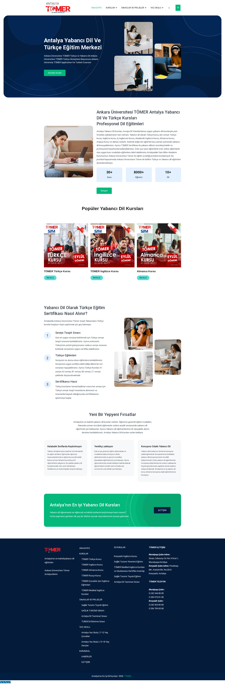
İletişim (104, 190)
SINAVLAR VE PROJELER (132, 7)
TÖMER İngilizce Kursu (92, 564)
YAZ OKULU (155, 7)
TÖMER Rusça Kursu (91, 575)
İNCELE (50, 278)
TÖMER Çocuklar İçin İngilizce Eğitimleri (95, 583)
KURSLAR (110, 7)
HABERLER (86, 656)
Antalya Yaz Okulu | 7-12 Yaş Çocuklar (94, 634)
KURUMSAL (84, 651)
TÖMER (127, 676)
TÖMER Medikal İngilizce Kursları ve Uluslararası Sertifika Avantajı (129, 569)
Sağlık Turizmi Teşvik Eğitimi (94, 605)
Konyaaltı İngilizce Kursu (125, 556)
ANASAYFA (96, 7)
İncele (96, 278)
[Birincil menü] (178, 8)
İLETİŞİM (162, 510)
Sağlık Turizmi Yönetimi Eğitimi (128, 561)
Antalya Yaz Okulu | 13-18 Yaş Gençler (95, 644)
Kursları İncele (54, 73)
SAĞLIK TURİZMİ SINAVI (92, 610)
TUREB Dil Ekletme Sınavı (93, 621)
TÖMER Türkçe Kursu (91, 559)
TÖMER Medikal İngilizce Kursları (92, 592)
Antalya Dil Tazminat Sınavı (94, 616)
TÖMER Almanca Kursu (92, 570)
